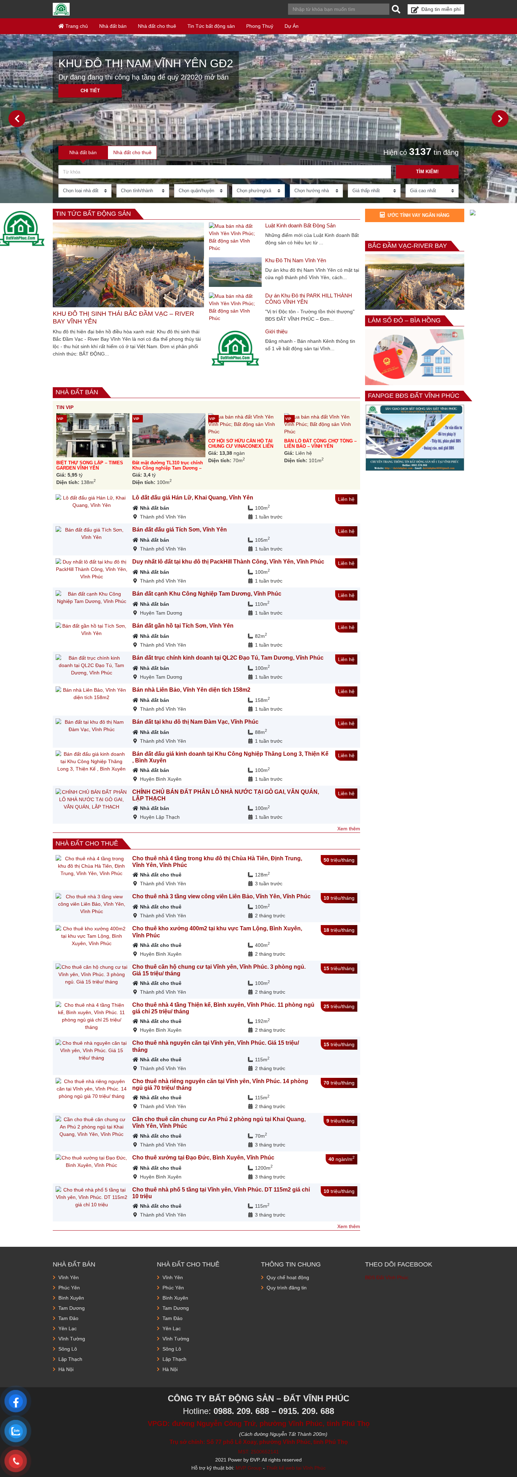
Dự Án (292, 26)
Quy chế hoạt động (288, 1277)
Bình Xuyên (71, 1298)
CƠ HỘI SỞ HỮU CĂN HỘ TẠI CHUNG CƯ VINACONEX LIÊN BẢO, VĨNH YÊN (240, 446)
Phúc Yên (69, 1287)
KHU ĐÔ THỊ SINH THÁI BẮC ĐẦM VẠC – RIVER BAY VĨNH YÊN (123, 317)
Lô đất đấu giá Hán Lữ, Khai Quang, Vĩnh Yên (192, 498)
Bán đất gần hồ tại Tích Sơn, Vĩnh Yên (183, 626)
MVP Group (249, 1468)
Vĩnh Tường (71, 1338)
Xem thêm (348, 828)
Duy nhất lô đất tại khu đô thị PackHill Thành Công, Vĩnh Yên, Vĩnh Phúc (228, 562)
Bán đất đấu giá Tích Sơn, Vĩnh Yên (179, 530)
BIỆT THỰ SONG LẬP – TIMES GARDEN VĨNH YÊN (89, 465)
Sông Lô (67, 1349)
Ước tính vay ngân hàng (418, 215)
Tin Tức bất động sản (211, 26)
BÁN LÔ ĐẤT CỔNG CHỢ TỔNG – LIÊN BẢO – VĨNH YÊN (320, 443)
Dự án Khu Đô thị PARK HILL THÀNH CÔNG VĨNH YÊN (308, 299)
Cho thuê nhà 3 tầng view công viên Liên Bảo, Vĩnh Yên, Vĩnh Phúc (221, 896)
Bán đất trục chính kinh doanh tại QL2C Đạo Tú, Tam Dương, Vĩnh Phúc (228, 658)
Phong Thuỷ (259, 26)
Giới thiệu (276, 331)
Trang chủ (76, 26)
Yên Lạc (67, 1328)
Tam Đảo (68, 1318)
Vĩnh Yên (68, 1277)
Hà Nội (66, 1369)
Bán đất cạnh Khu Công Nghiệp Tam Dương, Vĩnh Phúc (206, 594)
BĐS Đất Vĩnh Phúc (386, 1277)
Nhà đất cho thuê (157, 26)
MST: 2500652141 (258, 1451)
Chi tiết (90, 90)
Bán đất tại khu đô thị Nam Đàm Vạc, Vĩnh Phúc (195, 722)
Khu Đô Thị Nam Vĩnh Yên (295, 260)
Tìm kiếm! (427, 171)
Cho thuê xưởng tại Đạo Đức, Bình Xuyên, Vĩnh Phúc (203, 1158)
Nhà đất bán (113, 26)
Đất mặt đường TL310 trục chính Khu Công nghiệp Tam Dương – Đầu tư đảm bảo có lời (167, 468)
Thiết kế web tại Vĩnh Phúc (296, 1468)
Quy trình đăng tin (287, 1287)
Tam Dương (71, 1308)
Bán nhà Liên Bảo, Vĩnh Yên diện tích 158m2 (191, 690)
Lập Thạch (70, 1359)
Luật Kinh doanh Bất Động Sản (300, 225)
